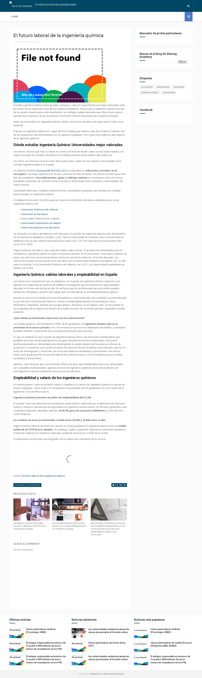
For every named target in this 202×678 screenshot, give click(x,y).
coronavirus (163, 87)
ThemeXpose (95, 674)
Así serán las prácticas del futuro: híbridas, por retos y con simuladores (29, 526)
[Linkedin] (176, 6)
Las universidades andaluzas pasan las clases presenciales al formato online (69, 526)
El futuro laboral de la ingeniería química (43, 475)
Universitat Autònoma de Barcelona (40, 227)
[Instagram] (178, 6)
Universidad (34, 485)
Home (15, 16)
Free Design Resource (113, 674)
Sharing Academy (150, 92)
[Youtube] (181, 6)
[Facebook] (171, 6)
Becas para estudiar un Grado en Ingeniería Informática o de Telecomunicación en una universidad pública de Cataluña (108, 529)
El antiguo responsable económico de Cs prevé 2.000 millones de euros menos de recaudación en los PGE (46, 646)
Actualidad (147, 87)
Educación (20, 485)
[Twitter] (173, 6)
